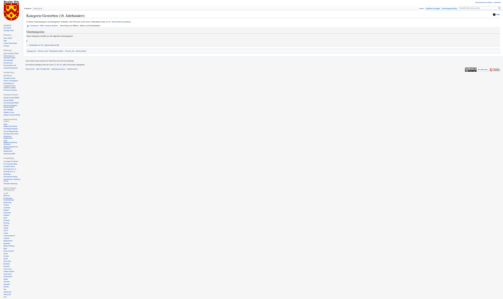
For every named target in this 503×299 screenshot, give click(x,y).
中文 (5, 297)
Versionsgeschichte (449, 8)
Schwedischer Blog (10, 177)
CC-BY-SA (58, 65)
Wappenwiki (8, 151)
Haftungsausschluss (58, 69)
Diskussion (38, 8)
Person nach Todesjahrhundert (50, 51)
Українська (7, 292)
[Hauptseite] (11, 10)
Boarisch (7, 195)
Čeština (6, 205)
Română (7, 264)
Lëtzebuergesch (9, 236)
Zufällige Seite (9, 30)
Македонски (8, 241)
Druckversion (8, 63)
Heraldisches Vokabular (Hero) (12, 180)
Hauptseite (7, 25)
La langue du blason (11, 161)
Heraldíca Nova (9, 166)
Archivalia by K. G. (10, 169)
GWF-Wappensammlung (10, 125)
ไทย (5, 289)
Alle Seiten (7, 28)
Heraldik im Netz (9, 78)
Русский (6, 266)
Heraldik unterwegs (10, 184)
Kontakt (6, 46)
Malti (5, 248)
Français (7, 220)
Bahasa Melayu (9, 246)
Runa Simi (7, 261)
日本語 (6, 228)
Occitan (6, 256)
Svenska (7, 282)
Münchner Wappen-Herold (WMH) (11, 106)
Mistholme (7, 174)
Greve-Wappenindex (11, 131)
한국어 (6, 230)
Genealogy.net (9, 83)
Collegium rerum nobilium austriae (10, 87)
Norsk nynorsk (9, 251)
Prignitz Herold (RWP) (11, 98)
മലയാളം (7, 243)
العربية (6, 193)
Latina (6, 233)
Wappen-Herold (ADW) (12, 115)
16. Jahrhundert (115, 22)
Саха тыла (8, 269)
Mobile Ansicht (72, 69)
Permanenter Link (10, 65)
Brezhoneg (7, 202)
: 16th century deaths (44, 26)
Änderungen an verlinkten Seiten (9, 57)
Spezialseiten (8, 60)
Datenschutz (30, 69)
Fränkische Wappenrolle (8, 137)
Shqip (6, 279)
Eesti (5, 218)
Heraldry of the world (11, 134)
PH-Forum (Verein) (10, 90)
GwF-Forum (8, 76)
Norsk (6, 254)
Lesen (421, 8)
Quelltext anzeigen (433, 8)
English (6, 210)
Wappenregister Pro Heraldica (11, 148)
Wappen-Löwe (9, 112)
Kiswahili (7, 284)
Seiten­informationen (11, 68)
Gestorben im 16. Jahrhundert (41, 45)
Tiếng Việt (7, 294)
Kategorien (31, 51)
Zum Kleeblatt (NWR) (11, 103)
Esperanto (7, 213)
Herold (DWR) (9, 100)
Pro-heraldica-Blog (10, 164)
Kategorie (27, 8)
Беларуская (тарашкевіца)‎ (9, 199)
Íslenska (6, 223)
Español (6, 215)
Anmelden (497, 2)
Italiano (6, 225)
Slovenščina (8, 277)
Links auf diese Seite (11, 53)
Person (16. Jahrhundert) (75, 51)
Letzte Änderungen (10, 43)
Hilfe (498, 15)
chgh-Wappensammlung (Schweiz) (10, 142)
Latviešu (7, 238)
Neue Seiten (8, 38)
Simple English (9, 271)
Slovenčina (8, 274)
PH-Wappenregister (11, 129)
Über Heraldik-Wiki (43, 69)
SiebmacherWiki (9, 154)
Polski (6, 259)
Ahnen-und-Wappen (11, 81)
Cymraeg (7, 208)
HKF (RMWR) (8, 110)
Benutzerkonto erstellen (483, 2)
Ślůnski (6, 287)
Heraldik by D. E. (9, 172)
